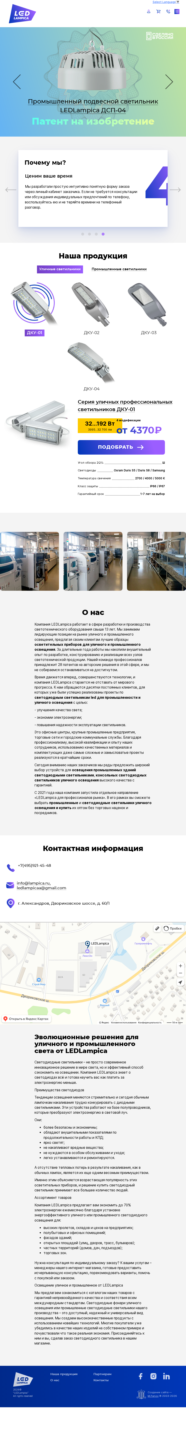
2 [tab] (89, 234)
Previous (18, 82)
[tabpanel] (93, 188)
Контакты (101, 1380)
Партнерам (102, 1374)
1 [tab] (83, 234)
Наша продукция (64, 1374)
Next (168, 82)
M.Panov (153, 1396)
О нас (54, 1380)
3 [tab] (96, 234)
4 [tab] (103, 234)
